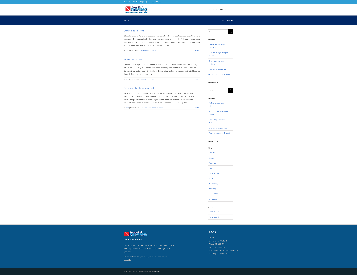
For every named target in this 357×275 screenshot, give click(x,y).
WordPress (157, 271)
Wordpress (153, 108)
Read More (197, 50)
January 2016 (214, 212)
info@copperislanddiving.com (152, 2)
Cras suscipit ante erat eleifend (134, 30)
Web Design (213, 194)
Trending (212, 188)
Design (211, 158)
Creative (143, 50)
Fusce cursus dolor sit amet (219, 74)
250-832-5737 (220, 244)
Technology (144, 79)
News (146, 50)
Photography (214, 173)
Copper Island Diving (221, 253)
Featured (212, 163)
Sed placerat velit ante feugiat (133, 59)
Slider (211, 178)
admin (127, 50)
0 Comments (152, 50)
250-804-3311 (220, 247)
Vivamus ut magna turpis (218, 69)
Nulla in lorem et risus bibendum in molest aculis (139, 88)
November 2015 (215, 217)
